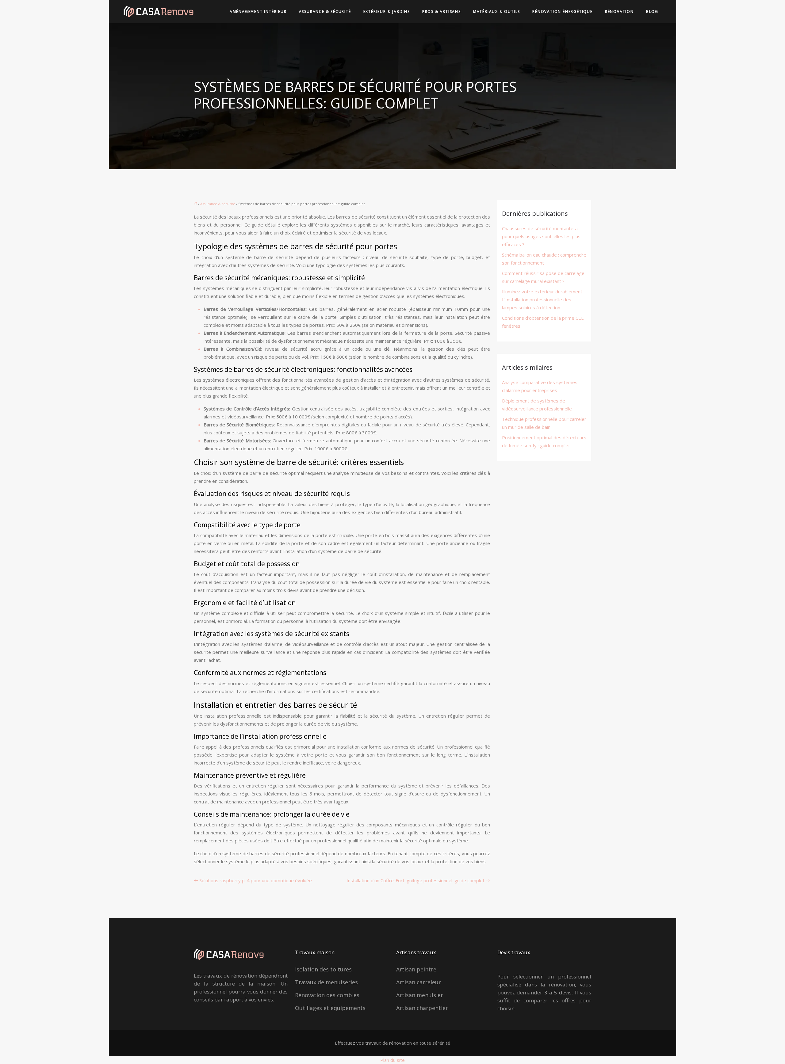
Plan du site (392, 1060)
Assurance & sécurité (325, 11)
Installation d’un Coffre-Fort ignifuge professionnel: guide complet (415, 880)
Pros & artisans (441, 11)
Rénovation (619, 11)
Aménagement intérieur (258, 11)
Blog (652, 11)
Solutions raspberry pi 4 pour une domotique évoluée (255, 880)
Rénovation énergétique (562, 11)
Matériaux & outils (496, 11)
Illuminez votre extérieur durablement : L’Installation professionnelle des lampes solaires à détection (543, 299)
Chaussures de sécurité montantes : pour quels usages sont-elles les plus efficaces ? (541, 236)
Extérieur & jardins (386, 11)
